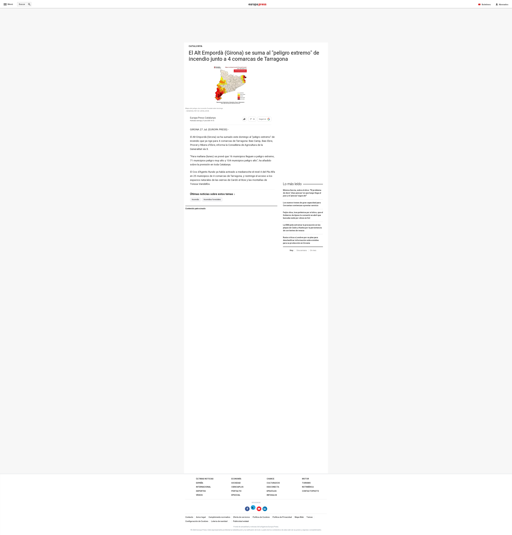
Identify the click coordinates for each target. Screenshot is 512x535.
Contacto (189, 517)
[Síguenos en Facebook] (247, 509)
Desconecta (273, 487)
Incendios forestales (212, 199)
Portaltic (236, 491)
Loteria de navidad (219, 521)
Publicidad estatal (241, 521)
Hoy (291, 250)
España (199, 483)
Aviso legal (201, 517)
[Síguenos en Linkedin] (265, 509)
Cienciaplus (237, 487)
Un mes (313, 250)
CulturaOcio (273, 483)
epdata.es (272, 491)
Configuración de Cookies (196, 521)
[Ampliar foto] (230, 104)
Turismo (306, 483)
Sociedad (236, 483)
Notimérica (308, 487)
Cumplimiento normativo (219, 517)
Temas (309, 517)
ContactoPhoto (310, 491)
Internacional (203, 487)
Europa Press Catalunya (203, 118)
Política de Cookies (261, 517)
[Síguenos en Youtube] (259, 509)
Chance (270, 478)
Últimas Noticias (204, 478)
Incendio (195, 199)
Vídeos (199, 495)
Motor (305, 478)
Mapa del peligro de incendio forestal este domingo (204, 108)
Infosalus (272, 495)
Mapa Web (299, 517)
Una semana (302, 250)
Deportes (201, 491)
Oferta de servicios (241, 517)
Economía (236, 478)
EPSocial (235, 495)
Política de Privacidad (282, 517)
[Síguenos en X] (253, 509)
